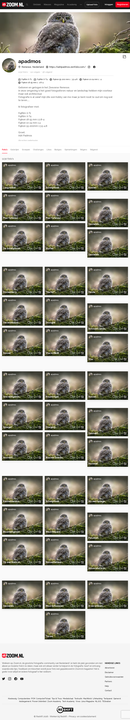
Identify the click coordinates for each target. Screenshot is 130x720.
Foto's (4, 150)
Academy (72, 4)
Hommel (93, 463)
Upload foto (92, 5)
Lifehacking (97, 699)
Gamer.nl (117, 699)
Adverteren (110, 668)
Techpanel (107, 699)
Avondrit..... (9, 457)
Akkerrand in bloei (97, 568)
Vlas (90, 359)
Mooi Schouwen (54, 606)
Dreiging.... (51, 427)
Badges (57, 150)
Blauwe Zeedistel (55, 457)
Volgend (94, 150)
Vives (78, 701)
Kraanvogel (52, 396)
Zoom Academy (54, 701)
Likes (49, 150)
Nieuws (47, 4)
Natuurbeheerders (55, 562)
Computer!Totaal (43, 699)
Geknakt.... (94, 433)
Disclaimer (109, 672)
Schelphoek (52, 187)
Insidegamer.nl (25, 701)
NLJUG (98, 701)
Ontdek (37, 4)
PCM (33, 699)
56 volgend (47, 72)
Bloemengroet (11, 531)
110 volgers (35, 72)
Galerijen (14, 150)
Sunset (7, 353)
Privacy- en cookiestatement (82, 716)
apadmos (12, 165)
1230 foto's (23, 72)
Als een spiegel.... (97, 501)
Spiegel (7, 427)
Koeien (92, 187)
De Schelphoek (11, 248)
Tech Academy (68, 701)
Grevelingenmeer (12, 396)
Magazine (59, 4)
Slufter (50, 248)
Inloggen (109, 4)
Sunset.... (93, 396)
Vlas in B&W (52, 353)
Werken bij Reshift (59, 716)
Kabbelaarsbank (12, 501)
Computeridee (24, 699)
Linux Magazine (87, 701)
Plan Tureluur (10, 218)
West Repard (53, 531)
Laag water (9, 187)
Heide (91, 292)
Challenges (38, 150)
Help (107, 686)
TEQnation (106, 701)
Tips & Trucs (57, 699)
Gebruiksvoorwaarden (114, 677)
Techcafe (78, 699)
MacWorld (87, 699)
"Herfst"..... (51, 292)
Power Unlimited (39, 701)
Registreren (122, 4)
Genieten (93, 254)
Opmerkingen (70, 150)
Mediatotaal (68, 699)
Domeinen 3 (10, 292)
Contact (108, 691)
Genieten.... (94, 224)
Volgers (83, 150)
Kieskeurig (12, 699)
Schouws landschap (97, 328)
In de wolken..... (96, 606)
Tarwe (49, 636)
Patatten (93, 538)
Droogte (50, 322)
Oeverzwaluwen (12, 322)
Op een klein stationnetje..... (12, 562)
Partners (108, 681)
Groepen (26, 150)
